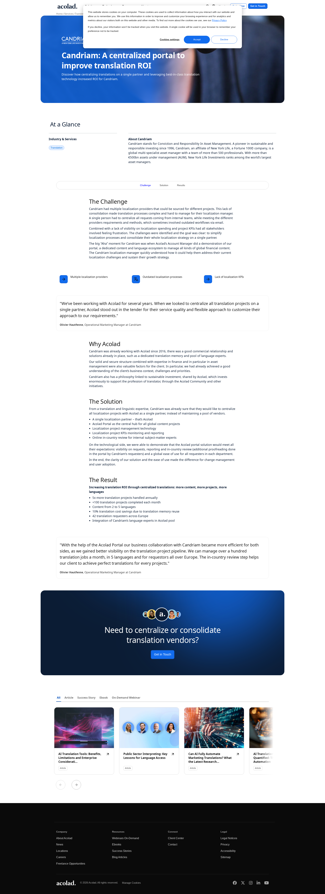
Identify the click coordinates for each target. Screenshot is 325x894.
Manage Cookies (131, 882)
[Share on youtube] (266, 883)
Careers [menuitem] (61, 857)
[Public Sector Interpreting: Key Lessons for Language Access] (149, 740)
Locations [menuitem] (62, 850)
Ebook (104, 697)
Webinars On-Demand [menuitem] (125, 838)
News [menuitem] (59, 844)
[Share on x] (243, 883)
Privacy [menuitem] (225, 844)
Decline (224, 39)
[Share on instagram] (251, 883)
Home (59, 14)
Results (181, 185)
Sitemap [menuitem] (226, 857)
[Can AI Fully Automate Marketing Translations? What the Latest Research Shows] (214, 740)
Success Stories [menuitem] (122, 850)
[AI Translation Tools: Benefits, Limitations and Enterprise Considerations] (84, 740)
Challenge (145, 185)
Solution (164, 185)
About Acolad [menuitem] (64, 838)
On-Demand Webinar (126, 697)
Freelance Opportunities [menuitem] (70, 863)
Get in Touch (257, 6)
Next (76, 785)
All (58, 697)
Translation (81, 14)
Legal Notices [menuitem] (229, 838)
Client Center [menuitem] (176, 838)
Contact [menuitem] (172, 844)
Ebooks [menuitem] (116, 844)
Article (68, 697)
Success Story (86, 697)
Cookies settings (169, 39)
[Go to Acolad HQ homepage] (67, 6)
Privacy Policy (219, 20)
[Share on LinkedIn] (258, 883)
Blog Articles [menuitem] (119, 857)
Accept (197, 39)
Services (68, 14)
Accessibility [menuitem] (228, 850)
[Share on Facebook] (235, 883)
